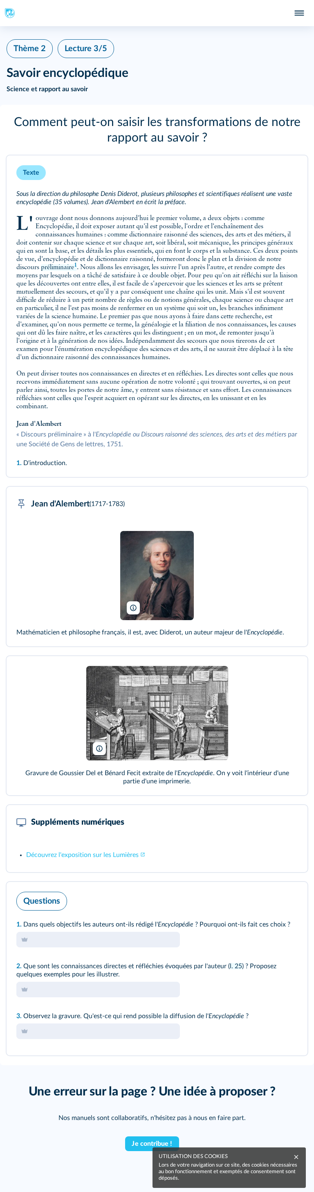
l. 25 (236, 966)
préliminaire (59, 267)
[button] (157, 130)
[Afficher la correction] (267, 899)
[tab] (267, 899)
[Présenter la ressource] (288, 172)
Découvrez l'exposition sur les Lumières (82, 855)
